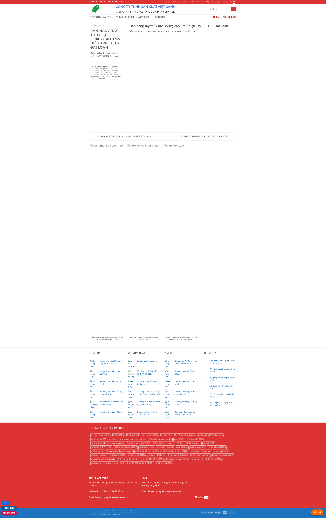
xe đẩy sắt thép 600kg (164, 463)
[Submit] (233, 9)
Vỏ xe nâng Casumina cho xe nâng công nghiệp (107, 443)
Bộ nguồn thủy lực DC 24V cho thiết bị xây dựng (177, 435)
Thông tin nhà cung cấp (137, 17)
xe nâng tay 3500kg (221, 451)
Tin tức (192, 2)
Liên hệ (200, 2)
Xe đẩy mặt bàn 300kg (214, 459)
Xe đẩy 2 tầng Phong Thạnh (200, 455)
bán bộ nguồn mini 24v (150, 435)
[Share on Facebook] (92, 62)
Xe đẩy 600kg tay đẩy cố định (222, 455)
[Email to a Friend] (98, 62)
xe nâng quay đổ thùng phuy (201, 451)
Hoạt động (159, 17)
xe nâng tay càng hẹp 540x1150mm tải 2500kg (108, 455)
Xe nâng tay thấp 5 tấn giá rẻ (178, 455)
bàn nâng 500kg (118, 435)
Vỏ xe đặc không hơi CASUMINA (138, 443)
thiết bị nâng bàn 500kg (195, 439)
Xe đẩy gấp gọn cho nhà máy (128, 459)
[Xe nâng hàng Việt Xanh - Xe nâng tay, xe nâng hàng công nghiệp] (101, 9)
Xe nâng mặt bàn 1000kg (217, 447)
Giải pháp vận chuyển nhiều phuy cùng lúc (222, 362)
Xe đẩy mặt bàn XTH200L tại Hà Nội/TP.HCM (136, 463)
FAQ (207, 2)
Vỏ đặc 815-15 (208, 443)
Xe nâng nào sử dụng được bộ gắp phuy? (221, 404)
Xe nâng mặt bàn (97, 25)
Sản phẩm (108, 17)
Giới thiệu (166, 2)
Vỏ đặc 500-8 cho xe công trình (164, 443)
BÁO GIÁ (317, 512)
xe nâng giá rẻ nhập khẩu (165, 447)
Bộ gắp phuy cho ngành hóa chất (222, 387)
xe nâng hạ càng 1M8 (197, 447)
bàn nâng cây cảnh (132, 435)
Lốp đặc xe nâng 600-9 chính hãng (103, 439)
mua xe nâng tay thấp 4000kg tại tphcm (132, 439)
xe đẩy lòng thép (197, 459)
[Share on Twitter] (95, 62)
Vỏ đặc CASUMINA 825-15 (101, 447)
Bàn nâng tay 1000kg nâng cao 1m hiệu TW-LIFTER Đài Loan (123, 136)
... (91, 435)
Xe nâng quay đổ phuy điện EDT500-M (175, 451)
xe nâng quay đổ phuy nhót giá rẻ (147, 451)
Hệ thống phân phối (180, 2)
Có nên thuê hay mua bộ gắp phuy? (222, 395)
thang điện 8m (179, 439)
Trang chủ (95, 17)
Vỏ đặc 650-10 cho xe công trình (189, 443)
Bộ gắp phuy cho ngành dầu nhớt (222, 379)
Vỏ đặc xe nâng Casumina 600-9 (125, 447)
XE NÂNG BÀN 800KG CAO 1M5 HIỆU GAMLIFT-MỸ (205, 136)
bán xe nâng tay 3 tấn (102, 435)
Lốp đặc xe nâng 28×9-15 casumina (210, 435)
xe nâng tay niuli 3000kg (137, 455)
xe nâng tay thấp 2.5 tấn (156, 455)
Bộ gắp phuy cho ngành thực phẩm (222, 370)
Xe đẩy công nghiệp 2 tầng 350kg (103, 459)
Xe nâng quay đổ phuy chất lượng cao (119, 451)
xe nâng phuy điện (97, 451)
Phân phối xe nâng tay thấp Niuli (160, 439)
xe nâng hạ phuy (182, 447)
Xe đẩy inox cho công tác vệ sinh (177, 459)
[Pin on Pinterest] (101, 62)
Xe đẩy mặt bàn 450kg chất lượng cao (104, 463)
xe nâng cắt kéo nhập (146, 447)
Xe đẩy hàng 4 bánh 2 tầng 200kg (152, 459)
